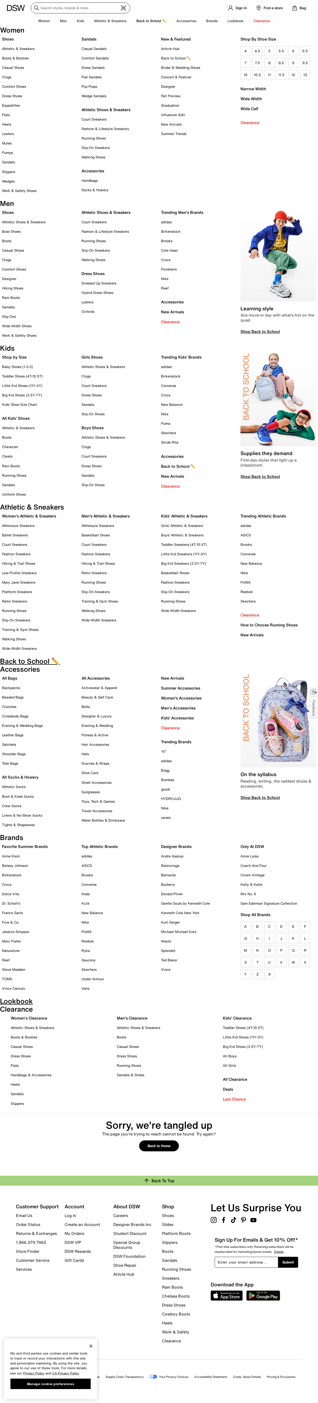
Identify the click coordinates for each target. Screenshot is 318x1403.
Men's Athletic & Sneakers (105, 516)
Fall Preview (171, 95)
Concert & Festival (176, 77)
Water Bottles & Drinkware (103, 820)
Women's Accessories (181, 698)
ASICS (245, 535)
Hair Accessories (95, 744)
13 (305, 74)
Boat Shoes (11, 231)
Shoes (8, 39)
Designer (168, 86)
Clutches (9, 706)
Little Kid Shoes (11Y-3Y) (22, 385)
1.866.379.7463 (31, 1242)
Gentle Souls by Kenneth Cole (185, 903)
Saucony (88, 960)
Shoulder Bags (14, 753)
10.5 (257, 74)
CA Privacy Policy (65, 1372)
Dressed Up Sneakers (98, 283)
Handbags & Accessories (31, 1074)
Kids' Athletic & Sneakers (184, 516)
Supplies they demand (266, 453)
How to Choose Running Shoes (269, 625)
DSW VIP (73, 1242)
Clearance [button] (261, 20)
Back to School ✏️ (151, 20)
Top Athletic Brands (99, 846)
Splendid (168, 950)
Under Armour (92, 979)
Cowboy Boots (176, 1314)
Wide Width (251, 99)
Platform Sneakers (17, 591)
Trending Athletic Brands (263, 516)
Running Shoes (93, 138)
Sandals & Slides (130, 1074)
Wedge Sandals (93, 95)
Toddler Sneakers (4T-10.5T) (184, 544)
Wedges (8, 181)
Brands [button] (212, 20)
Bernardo (168, 875)
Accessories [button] (186, 20)
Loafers (8, 133)
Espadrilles (11, 105)
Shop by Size (14, 357)
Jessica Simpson (15, 931)
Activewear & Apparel (99, 687)
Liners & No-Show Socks (22, 815)
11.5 (281, 74)
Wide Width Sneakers (19, 648)
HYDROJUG (171, 798)
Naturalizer (11, 950)
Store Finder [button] (28, 1251)
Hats (85, 753)
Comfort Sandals (95, 58)
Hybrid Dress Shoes (97, 292)
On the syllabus (258, 774)
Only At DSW (252, 846)
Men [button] (63, 20)
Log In (70, 1215)
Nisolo (166, 941)
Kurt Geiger (170, 922)
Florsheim (169, 269)
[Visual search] (123, 8)
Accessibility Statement (210, 1377)
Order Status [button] (28, 1224)
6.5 (305, 50)
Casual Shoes (13, 67)
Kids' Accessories (177, 718)
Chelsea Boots (176, 1296)
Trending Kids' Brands (181, 357)
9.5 (305, 62)
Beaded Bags (13, 697)
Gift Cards (74, 1260)
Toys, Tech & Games (98, 801)
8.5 (281, 62)
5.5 (281, 50)
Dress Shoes (12, 95)
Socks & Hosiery (95, 189)
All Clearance (235, 1079)
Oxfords (87, 311)
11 (269, 74)
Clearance (249, 123)
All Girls (229, 1065)
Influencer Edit (173, 114)
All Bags (9, 678)
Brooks (166, 240)
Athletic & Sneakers (18, 48)
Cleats (7, 456)
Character (10, 446)
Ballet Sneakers (15, 535)
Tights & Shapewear (18, 824)
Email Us (24, 1215)
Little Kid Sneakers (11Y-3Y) (184, 554)
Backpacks (11, 687)
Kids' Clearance (237, 1018)
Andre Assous (172, 856)
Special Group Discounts (126, 1244)
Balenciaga (170, 865)
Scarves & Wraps (95, 763)
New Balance (172, 404)
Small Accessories (96, 782)
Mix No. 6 (248, 893)
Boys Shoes (92, 428)
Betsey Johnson (15, 865)
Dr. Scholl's (11, 903)
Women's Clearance (29, 1018)
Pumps (7, 152)
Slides (167, 1224)
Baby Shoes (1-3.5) (17, 366)
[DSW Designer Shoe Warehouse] (16, 7)
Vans (85, 988)
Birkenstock (171, 231)
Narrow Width (253, 89)
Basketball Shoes (95, 535)
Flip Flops (89, 86)
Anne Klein (11, 856)
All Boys (230, 1056)
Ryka (85, 950)
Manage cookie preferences (50, 1383)
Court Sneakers (94, 119)
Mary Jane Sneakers (18, 582)
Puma (165, 423)
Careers (120, 1215)
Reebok (246, 591)
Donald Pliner (172, 893)
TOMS (7, 979)
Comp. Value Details (247, 1377)
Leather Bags (12, 735)
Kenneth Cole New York (180, 912)
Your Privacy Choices (173, 1377)
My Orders (74, 1233)
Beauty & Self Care (97, 697)
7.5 (257, 62)
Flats (6, 114)
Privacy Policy (33, 1372)
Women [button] (44, 20)
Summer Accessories (180, 688)
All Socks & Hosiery (20, 777)
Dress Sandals (93, 67)
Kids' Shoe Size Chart (19, 404)
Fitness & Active (94, 735)
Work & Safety (175, 1332)
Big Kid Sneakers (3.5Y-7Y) (183, 563)
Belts (85, 706)
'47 (163, 751)
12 (293, 74)
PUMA (245, 582)
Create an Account (82, 1224)
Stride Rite (169, 442)
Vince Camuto (13, 988)
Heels (6, 124)
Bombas (167, 779)
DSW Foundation (129, 1256)
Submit (288, 1262)
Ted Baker (169, 960)
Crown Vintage (252, 875)
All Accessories (95, 678)
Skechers (168, 432)
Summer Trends (173, 133)
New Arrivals (171, 124)
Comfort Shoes (14, 86)
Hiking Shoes (12, 288)
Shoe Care (89, 772)
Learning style (257, 308)
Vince (165, 969)
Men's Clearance (132, 1018)
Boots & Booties (15, 58)
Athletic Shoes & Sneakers (105, 110)
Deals (228, 1089)
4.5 (257, 50)
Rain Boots (11, 297)
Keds (85, 893)
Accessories (172, 302)
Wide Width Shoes (17, 325)
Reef (165, 288)
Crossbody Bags (15, 716)
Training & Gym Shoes (20, 629)
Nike (164, 278)
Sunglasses (90, 792)
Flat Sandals (91, 77)
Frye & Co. (10, 922)
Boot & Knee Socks (18, 796)
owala (166, 817)
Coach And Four (253, 865)
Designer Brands (176, 846)
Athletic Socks (14, 786)
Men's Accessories (178, 708)
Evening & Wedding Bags (22, 725)
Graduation (170, 105)
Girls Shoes (92, 357)
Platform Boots (176, 1233)
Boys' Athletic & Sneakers (182, 535)
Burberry (168, 884)
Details (279, 1252)
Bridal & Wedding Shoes (180, 67)
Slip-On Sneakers (95, 147)
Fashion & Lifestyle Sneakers (105, 128)
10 (245, 74)
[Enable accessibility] (313, 691)
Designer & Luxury (96, 716)
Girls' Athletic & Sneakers (182, 525)
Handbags (89, 180)
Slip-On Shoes (93, 414)
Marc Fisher (11, 941)
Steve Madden (13, 969)
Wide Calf (249, 109)
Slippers (8, 171)
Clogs (6, 77)
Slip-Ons (9, 316)
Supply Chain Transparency (125, 1377)
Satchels (9, 744)
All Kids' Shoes (16, 418)
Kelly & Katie (251, 884)
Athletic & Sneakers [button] (110, 20)
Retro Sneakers (14, 601)
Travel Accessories (96, 810)
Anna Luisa (249, 856)
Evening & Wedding (97, 725)
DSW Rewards (78, 1251)
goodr (165, 789)
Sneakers (170, 1278)
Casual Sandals (94, 48)
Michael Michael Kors (178, 931)
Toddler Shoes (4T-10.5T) (22, 376)
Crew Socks (11, 805)
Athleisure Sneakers (18, 525)
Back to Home (159, 1145)
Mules (7, 143)
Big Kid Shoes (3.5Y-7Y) (22, 395)
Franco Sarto (12, 912)
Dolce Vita (10, 893)
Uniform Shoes (14, 494)
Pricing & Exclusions (281, 1377)
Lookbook (235, 20)
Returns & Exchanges (36, 1233)
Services (24, 1269)
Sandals (8, 162)
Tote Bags (10, 763)
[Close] (90, 1346)
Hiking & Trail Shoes (18, 563)
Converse (168, 385)
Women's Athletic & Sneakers (29, 516)
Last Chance (234, 1099)
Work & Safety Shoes (19, 190)
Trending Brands (176, 742)
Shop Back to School (260, 331)
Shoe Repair (124, 1265)
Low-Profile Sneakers (19, 572)
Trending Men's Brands (182, 212)
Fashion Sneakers (16, 554)
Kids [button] (80, 20)
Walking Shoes (93, 157)
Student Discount (130, 1233)
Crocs (165, 259)
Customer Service (32, 1260)
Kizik (85, 903)
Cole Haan (169, 250)
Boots (6, 240)
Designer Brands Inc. (133, 1224)
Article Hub (170, 48)
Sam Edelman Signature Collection (268, 903)
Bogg (165, 770)
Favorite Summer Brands (25, 846)
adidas (166, 222)
